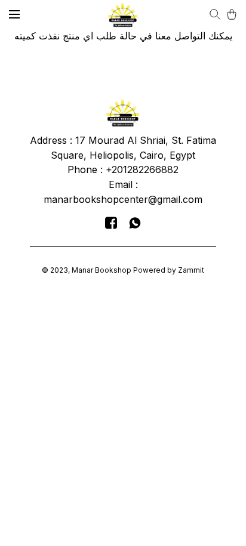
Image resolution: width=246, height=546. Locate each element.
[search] (215, 14)
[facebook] (111, 223)
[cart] (231, 14)
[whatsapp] (135, 223)
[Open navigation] (14, 14)
